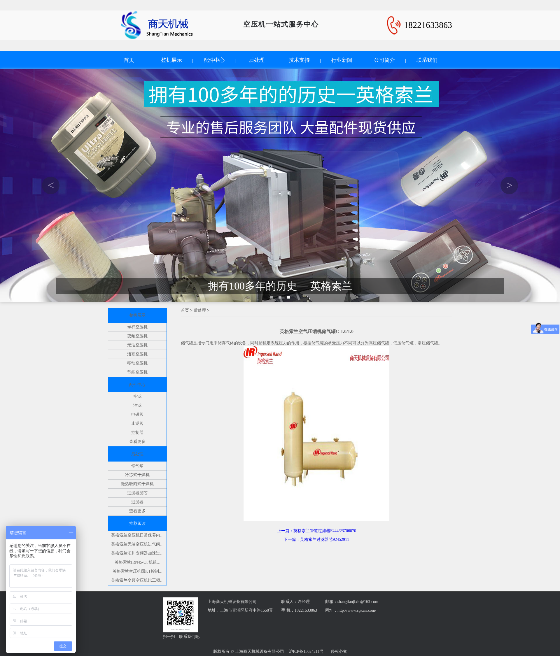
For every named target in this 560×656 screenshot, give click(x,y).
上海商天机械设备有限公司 (232, 601)
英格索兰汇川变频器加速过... (137, 553)
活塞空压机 (137, 354)
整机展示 (171, 60)
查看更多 (137, 441)
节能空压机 (137, 372)
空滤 (137, 396)
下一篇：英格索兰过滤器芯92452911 (316, 539)
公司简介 (384, 60)
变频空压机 (137, 336)
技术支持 (299, 60)
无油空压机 (137, 345)
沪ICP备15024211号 (306, 651)
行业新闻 (341, 60)
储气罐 (137, 466)
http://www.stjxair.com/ (356, 610)
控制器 (137, 432)
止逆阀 (137, 423)
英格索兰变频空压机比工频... (137, 580)
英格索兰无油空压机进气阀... (137, 544)
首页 (129, 60)
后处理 (257, 60)
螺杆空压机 (137, 327)
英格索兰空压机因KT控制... (137, 571)
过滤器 (137, 502)
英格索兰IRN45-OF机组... (137, 562)
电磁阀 (137, 414)
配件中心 (214, 60)
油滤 (137, 405)
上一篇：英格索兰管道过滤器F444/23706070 (316, 531)
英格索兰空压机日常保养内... (137, 535)
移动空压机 (137, 363)
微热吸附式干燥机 (137, 484)
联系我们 (427, 60)
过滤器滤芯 (137, 493)
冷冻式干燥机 (137, 475)
